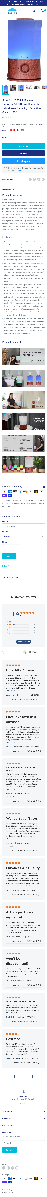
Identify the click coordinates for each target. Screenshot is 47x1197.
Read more (11, 691)
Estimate (9, 556)
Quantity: (5, 137)
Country (5, 521)
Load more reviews (23, 1077)
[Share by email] (43, 179)
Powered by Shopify (8, 1192)
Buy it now (23, 153)
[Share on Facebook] (30, 179)
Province (5, 532)
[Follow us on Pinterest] (12, 1168)
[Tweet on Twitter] (38, 179)
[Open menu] (3, 11)
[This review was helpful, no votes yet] (34, 699)
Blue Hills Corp (8, 117)
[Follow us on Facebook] (3, 1168)
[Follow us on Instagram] (8, 1168)
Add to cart (23, 146)
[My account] (38, 11)
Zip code (5, 542)
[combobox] (36, 658)
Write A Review (23, 642)
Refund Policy (7, 566)
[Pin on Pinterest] (34, 179)
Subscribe (9, 1150)
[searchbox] (13, 652)
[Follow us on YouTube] (16, 1168)
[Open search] (34, 11)
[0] (42, 10)
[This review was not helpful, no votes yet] (38, 699)
